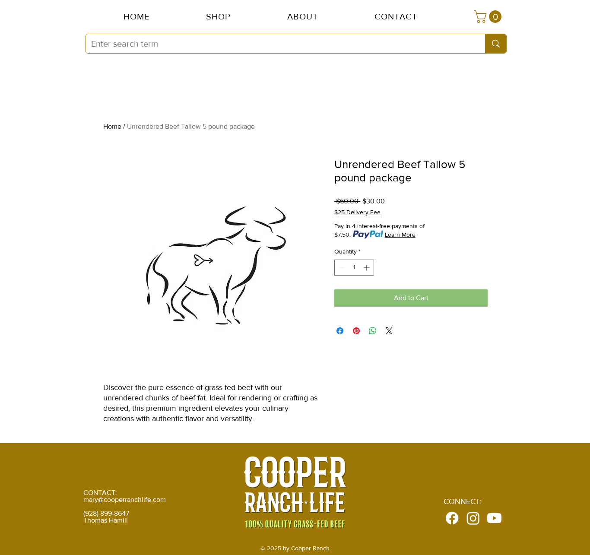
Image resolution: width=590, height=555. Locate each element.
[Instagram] (473, 518)
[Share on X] (389, 331)
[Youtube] (494, 518)
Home (112, 126)
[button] (302, 16)
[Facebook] (452, 518)
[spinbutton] (354, 267)
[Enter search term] (495, 43)
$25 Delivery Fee (357, 212)
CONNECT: (463, 501)
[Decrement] (341, 267)
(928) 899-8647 (106, 513)
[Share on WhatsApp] (373, 331)
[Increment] (367, 267)
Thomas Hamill (105, 520)
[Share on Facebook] (340, 331)
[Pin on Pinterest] (356, 331)
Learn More (400, 234)
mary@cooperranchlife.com (124, 499)
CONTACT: (100, 492)
